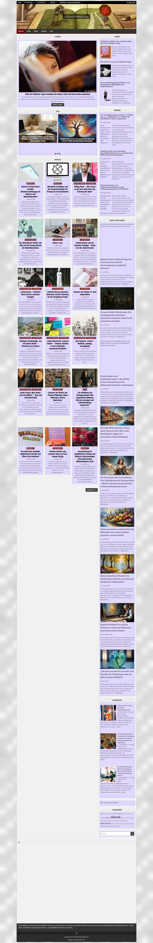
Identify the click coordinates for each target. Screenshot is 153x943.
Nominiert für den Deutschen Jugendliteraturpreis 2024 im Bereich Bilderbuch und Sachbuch (116, 153)
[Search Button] (76, 933)
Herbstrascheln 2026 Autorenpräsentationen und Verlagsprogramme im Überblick (114, 187)
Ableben (128, 823)
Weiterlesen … (126, 284)
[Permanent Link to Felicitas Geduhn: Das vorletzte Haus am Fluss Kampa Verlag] (57, 436)
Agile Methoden (123, 821)
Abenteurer (119, 813)
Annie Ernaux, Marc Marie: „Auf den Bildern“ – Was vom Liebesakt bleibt (30, 395)
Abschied (116, 826)
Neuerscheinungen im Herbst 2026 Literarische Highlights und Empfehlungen (115, 84)
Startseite (21, 31)
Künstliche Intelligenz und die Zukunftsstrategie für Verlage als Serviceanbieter (58, 189)
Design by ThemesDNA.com (76, 940)
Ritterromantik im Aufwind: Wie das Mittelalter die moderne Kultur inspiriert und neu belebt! (117, 532)
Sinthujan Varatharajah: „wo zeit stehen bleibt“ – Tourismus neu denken (31, 343)
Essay (51, 31)
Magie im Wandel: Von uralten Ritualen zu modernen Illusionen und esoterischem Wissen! (115, 628)
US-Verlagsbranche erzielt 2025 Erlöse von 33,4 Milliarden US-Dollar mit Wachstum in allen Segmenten (116, 117)
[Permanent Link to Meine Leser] (57, 228)
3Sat (125, 813)
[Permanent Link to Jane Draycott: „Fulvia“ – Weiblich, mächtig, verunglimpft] (85, 326)
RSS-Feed (123, 712)
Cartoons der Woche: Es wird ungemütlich (84, 293)
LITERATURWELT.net (76, 16)
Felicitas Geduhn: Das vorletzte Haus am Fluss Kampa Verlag (57, 454)
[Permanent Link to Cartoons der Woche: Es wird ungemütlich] (85, 277)
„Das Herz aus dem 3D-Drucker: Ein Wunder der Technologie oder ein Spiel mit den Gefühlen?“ (117, 674)
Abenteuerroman (125, 817)
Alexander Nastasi (109, 826)
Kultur (29, 31)
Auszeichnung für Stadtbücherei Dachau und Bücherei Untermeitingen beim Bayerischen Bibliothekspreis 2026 (85, 456)
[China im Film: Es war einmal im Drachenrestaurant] (108, 720)
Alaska (110, 813)
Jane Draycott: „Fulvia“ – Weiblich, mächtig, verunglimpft (85, 343)
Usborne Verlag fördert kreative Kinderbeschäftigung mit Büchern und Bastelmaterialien (30, 191)
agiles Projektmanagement (118, 823)
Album (114, 813)
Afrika (102, 826)
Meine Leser (58, 243)
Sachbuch (44, 31)
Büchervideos (41, 2)
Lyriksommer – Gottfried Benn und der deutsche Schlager (30, 294)
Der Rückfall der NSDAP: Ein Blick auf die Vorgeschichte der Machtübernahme (30, 245)
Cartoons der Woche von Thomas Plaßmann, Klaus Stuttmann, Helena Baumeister (58, 396)
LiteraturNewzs (90, 183)
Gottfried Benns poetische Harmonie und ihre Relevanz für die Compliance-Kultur (58, 294)
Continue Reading (58, 105)
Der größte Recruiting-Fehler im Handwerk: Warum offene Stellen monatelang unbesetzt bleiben (124, 771)
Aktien (132, 823)
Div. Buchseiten (28, 2)
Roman (36, 31)
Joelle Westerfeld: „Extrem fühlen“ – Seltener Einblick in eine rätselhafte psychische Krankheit (57, 345)
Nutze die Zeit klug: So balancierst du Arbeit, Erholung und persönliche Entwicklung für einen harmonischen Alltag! (38, 139)
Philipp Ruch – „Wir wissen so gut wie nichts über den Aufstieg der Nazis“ (85, 189)
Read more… (127, 103)
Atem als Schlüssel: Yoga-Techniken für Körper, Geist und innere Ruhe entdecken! (57, 94)
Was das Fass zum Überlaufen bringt (115, 61)
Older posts (91, 490)
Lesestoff (52, 2)
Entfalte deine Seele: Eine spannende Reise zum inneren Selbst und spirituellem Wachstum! (77, 140)
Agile (127, 813)
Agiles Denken (104, 813)
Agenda (107, 817)
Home (19, 2)
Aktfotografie (115, 821)
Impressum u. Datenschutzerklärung (70, 2)
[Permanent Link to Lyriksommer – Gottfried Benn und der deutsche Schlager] (30, 277)
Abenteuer (105, 823)
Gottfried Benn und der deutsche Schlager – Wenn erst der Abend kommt (84, 245)
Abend (115, 817)
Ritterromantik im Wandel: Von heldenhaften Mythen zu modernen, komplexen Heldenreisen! (117, 579)
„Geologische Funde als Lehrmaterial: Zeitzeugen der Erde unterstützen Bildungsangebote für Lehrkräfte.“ (125, 738)
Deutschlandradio (79, 183)
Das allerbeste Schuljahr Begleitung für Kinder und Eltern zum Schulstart (30, 454)
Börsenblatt (30, 183)
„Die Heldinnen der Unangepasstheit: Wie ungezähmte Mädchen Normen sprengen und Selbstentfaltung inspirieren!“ (85, 398)
